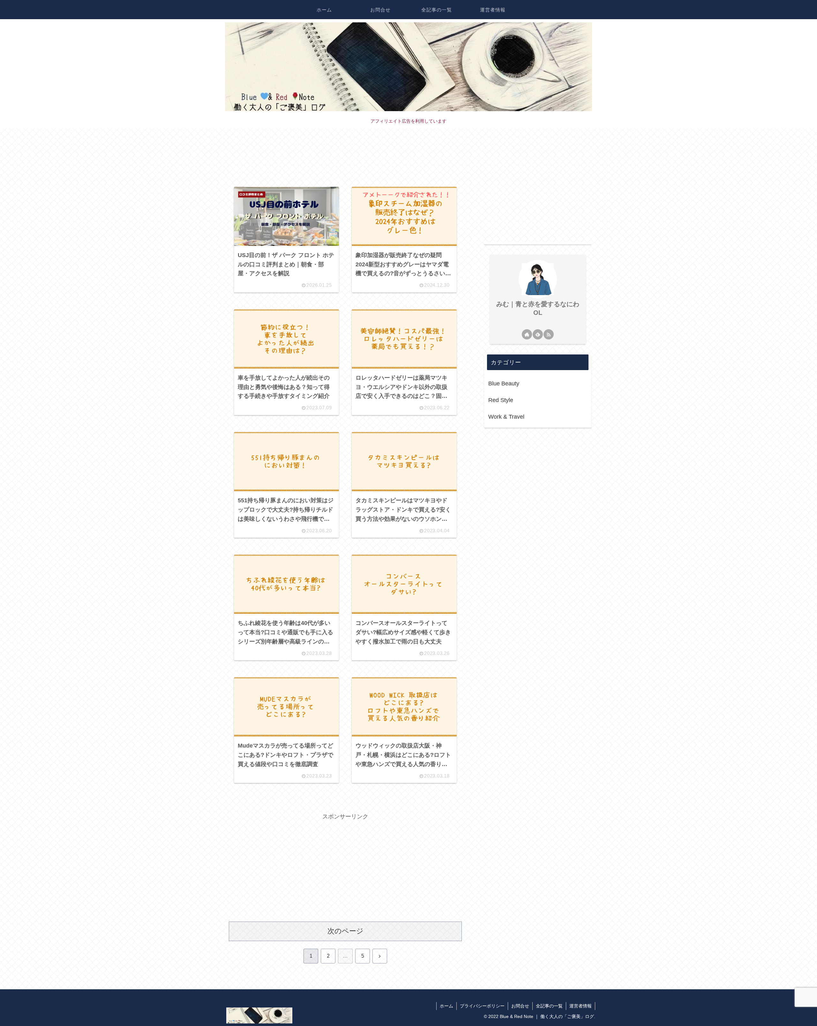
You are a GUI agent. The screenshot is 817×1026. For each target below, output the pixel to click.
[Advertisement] (345, 162)
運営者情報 (580, 1005)
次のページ (345, 931)
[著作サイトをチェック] (527, 334)
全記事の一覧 (549, 1005)
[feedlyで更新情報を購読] (538, 334)
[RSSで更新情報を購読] (548, 334)
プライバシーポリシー (482, 1005)
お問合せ (520, 1005)
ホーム (446, 1005)
